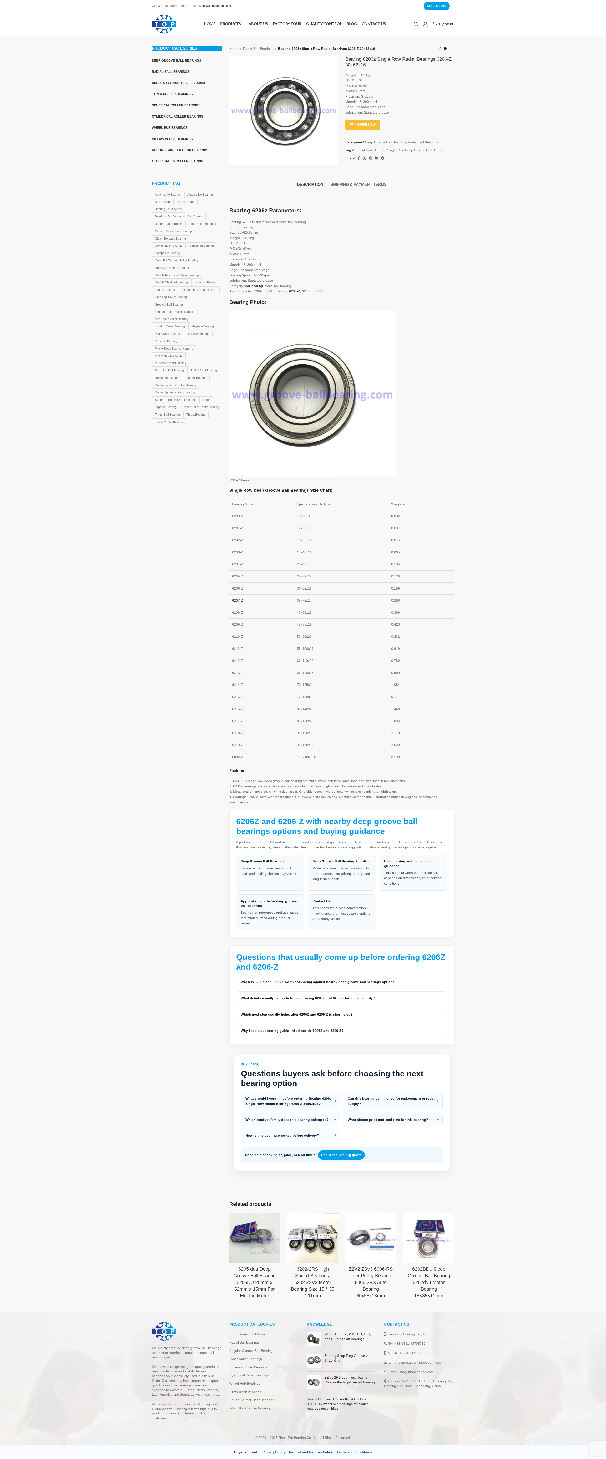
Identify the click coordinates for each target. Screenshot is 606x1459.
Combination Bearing (169, 245)
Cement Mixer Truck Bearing (173, 231)
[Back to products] (446, 48)
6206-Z (294, 291)
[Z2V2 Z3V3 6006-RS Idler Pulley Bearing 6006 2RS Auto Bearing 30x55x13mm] (370, 1238)
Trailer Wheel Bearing (169, 421)
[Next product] (451, 48)
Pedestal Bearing (166, 341)
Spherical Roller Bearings (248, 1367)
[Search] (416, 24)
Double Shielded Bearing (171, 282)
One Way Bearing (198, 334)
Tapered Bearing (166, 407)
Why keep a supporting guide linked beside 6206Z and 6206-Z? (292, 1031)
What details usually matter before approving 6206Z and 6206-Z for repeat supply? (308, 998)
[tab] (310, 182)
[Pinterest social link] (371, 158)
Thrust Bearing (195, 414)
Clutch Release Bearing (170, 238)
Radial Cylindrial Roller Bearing (175, 385)
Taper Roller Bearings (245, 1359)
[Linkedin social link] (377, 158)
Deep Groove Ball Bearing (172, 268)
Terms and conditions (354, 1452)
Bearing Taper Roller (168, 224)
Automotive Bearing (200, 194)
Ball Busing (162, 202)
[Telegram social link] (383, 158)
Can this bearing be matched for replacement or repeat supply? (392, 1101)
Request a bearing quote (341, 1155)
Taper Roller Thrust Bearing (201, 407)
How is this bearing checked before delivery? (282, 1135)
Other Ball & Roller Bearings (250, 1408)
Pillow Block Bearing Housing (174, 348)
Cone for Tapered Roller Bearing (176, 260)
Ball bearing (254, 286)
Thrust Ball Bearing (167, 414)
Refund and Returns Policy (311, 1452)
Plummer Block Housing (170, 363)
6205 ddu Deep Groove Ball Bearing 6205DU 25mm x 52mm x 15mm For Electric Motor (254, 1282)
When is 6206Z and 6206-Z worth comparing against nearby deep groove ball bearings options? (319, 982)
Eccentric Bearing (206, 282)
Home (233, 48)
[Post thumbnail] (314, 1339)
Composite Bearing (167, 253)
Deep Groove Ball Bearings (385, 142)
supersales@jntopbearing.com (212, 6)
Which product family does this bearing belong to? (287, 1120)
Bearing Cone (185, 202)
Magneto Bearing (202, 326)
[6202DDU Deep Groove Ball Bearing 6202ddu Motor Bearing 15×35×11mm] (428, 1238)
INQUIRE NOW (365, 124)
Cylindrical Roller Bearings (249, 1375)
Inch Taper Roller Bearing (171, 319)
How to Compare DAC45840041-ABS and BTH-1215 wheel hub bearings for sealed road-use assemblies (338, 1403)
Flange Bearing (165, 289)
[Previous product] (440, 48)
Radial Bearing (196, 378)
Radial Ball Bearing (167, 378)
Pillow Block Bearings (245, 1392)
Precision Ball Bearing (169, 370)
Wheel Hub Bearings (244, 1383)
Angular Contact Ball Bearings (251, 1351)
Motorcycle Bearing (167, 334)
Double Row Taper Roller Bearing (177, 275)
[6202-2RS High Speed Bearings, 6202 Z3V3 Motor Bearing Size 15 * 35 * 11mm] (312, 1238)
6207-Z (237, 600)
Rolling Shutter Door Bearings (251, 1400)
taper (206, 399)
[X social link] (364, 158)
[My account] (425, 24)
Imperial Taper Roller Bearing (174, 312)
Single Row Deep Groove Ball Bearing (415, 150)
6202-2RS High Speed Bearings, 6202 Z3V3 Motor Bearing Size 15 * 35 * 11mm (312, 1282)
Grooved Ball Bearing (169, 304)
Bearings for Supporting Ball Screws (179, 216)
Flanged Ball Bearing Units (199, 289)
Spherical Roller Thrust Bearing (175, 399)
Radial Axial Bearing (203, 370)
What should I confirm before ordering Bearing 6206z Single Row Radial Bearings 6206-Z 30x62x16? (288, 1101)
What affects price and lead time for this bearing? (388, 1120)
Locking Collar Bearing (170, 326)
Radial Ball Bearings (258, 48)
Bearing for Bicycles (168, 209)
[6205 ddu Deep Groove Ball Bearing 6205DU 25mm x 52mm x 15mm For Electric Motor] (254, 1238)
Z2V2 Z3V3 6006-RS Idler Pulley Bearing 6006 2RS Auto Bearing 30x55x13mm (371, 1282)
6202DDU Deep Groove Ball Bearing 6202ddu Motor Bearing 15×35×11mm (429, 1282)
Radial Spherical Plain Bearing (175, 392)
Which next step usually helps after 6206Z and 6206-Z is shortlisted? (297, 1014)
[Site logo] (164, 24)
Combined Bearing (201, 245)
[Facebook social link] (358, 158)
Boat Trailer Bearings (202, 224)
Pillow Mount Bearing (169, 355)
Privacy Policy (273, 1452)
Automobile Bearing (168, 194)
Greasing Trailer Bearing (171, 297)
